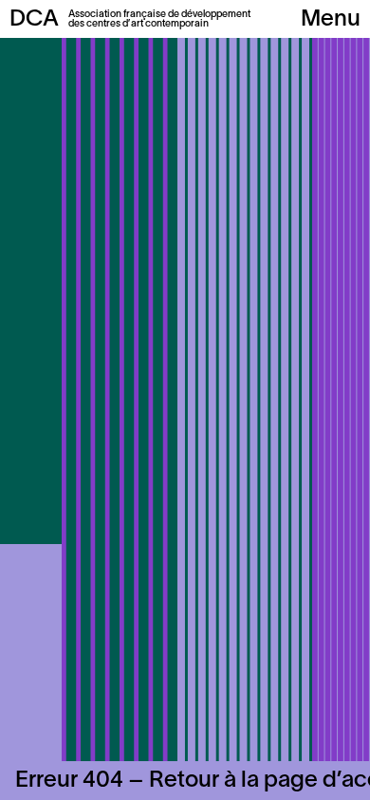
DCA (34, 19)
